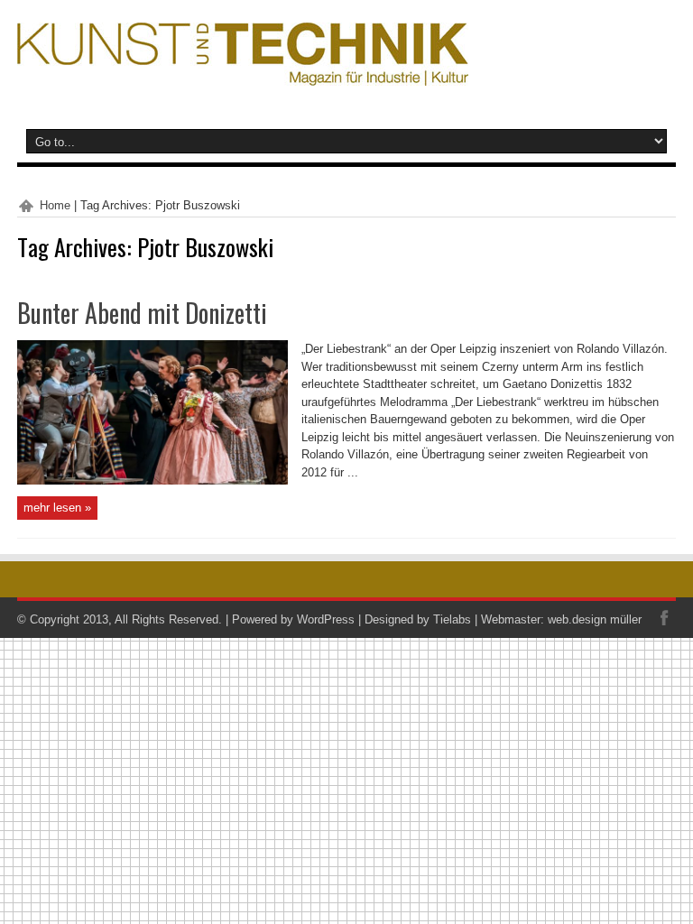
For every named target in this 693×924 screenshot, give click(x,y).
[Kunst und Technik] (242, 72)
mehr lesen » (57, 507)
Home (55, 205)
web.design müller (595, 619)
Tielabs (452, 619)
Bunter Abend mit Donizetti (142, 312)
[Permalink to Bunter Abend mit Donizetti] (152, 480)
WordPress (326, 619)
